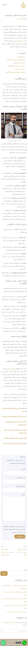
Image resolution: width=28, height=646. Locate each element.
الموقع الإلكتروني (20, 486)
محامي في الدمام (22, 41)
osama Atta (20, 18)
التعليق (23, 494)
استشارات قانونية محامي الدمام (16, 641)
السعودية (11, 368)
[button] (3, 642)
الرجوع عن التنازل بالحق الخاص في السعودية (14, 416)
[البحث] (2, 631)
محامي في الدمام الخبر (11, 644)
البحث (25, 569)
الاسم (23, 469)
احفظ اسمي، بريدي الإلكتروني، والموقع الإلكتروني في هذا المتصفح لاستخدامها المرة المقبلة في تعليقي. (14, 529)
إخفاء (17, 53)
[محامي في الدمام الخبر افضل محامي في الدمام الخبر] (23, 4)
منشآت (5, 347)
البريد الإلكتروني (20, 477)
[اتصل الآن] (24, 643)
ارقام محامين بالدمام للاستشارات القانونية (15, 438)
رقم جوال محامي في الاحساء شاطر (17, 612)
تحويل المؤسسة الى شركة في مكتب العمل (15, 443)
